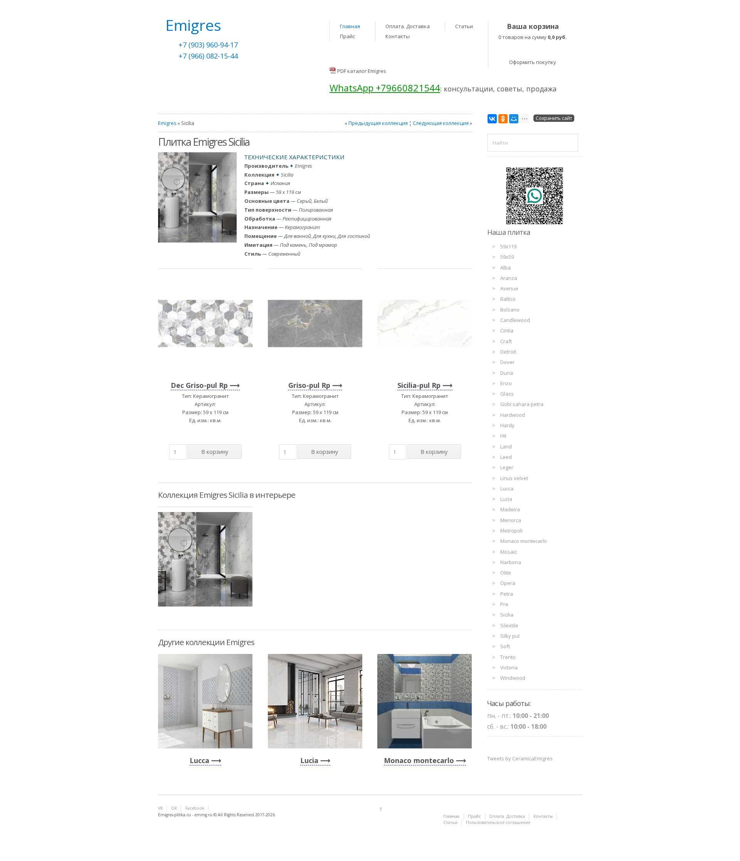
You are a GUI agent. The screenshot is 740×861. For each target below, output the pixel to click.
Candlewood (515, 320)
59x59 (507, 256)
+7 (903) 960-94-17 (208, 44)
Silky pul (510, 635)
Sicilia (506, 614)
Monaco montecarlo (419, 760)
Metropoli (511, 530)
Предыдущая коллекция (378, 123)
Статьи (464, 26)
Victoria (509, 667)
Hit (503, 435)
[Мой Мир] (513, 118)
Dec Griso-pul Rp (199, 385)
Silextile (509, 625)
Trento (508, 657)
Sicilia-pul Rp (419, 385)
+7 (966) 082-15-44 (208, 56)
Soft (505, 646)
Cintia (506, 330)
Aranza (508, 278)
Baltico (508, 298)
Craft (506, 341)
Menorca (510, 520)
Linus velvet (514, 478)
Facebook (194, 808)
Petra (506, 593)
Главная (350, 26)
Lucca (199, 760)
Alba (505, 267)
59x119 (508, 246)
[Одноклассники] (503, 118)
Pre (504, 604)
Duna (506, 372)
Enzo (506, 383)
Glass (507, 393)
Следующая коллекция (441, 123)
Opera (507, 583)
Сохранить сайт (554, 118)
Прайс (347, 36)
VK (160, 808)
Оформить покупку (532, 62)
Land (506, 446)
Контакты (397, 36)
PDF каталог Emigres (361, 70)
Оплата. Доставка (407, 26)
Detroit (508, 351)
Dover (507, 362)
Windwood (512, 677)
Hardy (507, 425)
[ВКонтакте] (492, 118)
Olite (505, 572)
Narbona (510, 562)
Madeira (510, 509)
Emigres (167, 123)
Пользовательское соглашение (498, 822)
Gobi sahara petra (521, 404)
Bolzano (510, 309)
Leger (506, 467)
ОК (174, 808)
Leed (506, 456)
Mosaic (508, 551)
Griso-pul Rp (309, 385)
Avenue (509, 288)
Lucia (309, 760)
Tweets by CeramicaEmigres (520, 758)
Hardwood (512, 414)
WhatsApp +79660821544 (385, 87)
